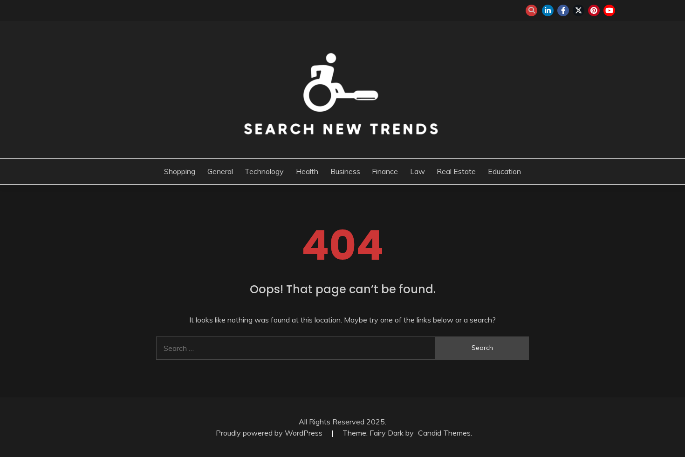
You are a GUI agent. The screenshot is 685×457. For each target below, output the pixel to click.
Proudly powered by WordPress (270, 432)
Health (307, 171)
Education (504, 171)
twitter (578, 10)
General (220, 171)
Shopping (179, 171)
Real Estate (456, 171)
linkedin (548, 10)
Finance (385, 171)
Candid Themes (444, 432)
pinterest (594, 10)
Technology (264, 171)
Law (417, 171)
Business (345, 171)
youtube (609, 10)
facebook (563, 10)
